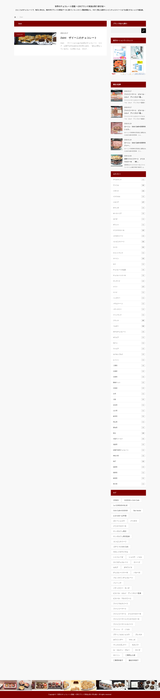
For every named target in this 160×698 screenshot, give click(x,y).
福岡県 (128, 467)
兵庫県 (128, 377)
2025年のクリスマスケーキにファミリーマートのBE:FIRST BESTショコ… (134, 167)
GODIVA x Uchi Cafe (131, 500)
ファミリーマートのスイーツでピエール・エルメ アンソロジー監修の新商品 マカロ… (134, 102)
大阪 (128, 399)
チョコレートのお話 (128, 270)
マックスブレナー (119, 645)
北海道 (128, 388)
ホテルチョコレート (128, 332)
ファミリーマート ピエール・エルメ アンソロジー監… (135, 95)
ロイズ (137, 650)
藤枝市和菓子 (134, 660)
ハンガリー (128, 298)
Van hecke (137, 510)
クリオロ (133, 521)
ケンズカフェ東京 (119, 531)
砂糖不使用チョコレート (128, 450)
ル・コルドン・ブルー (121, 650)
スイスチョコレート (120, 562)
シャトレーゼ (118, 557)
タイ (128, 264)
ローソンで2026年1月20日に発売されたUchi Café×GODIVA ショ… (135, 134)
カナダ (128, 219)
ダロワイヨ (128, 567)
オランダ (128, 208)
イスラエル (128, 196)
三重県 (128, 365)
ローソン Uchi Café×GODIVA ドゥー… (135, 144)
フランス (128, 320)
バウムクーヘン (128, 303)
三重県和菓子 (118, 660)
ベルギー (128, 326)
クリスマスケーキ (128, 230)
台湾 (128, 394)
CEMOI (116, 500)
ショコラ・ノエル (135, 557)
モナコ (128, 343)
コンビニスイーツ (128, 241)
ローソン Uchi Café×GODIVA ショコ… (135, 128)
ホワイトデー (118, 640)
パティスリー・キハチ (121, 588)
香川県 (128, 484)
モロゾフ (135, 645)
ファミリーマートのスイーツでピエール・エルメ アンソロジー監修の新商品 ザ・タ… (134, 119)
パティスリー (128, 309)
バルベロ (137, 572)
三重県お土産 (130, 655)
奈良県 (128, 405)
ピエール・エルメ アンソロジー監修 (127, 593)
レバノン (128, 360)
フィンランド (128, 315)
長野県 (128, 472)
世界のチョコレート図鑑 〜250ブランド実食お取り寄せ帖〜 (80, 6)
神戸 (128, 461)
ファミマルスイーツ (120, 603)
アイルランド (128, 179)
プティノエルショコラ (121, 634)
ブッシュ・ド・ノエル (121, 629)
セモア (115, 567)
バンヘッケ (117, 583)
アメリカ (128, 185)
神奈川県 (128, 456)
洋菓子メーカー (128, 439)
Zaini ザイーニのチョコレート (78, 37)
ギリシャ (128, 225)
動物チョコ (128, 382)
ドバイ (128, 292)
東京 (128, 433)
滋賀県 (128, 444)
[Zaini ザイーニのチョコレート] (35, 38)
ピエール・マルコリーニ (122, 598)
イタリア (20, 34)
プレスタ (138, 634)
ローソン (116, 655)
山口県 (128, 410)
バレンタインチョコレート (123, 578)
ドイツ (128, 286)
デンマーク (128, 281)
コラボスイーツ (128, 236)
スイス (128, 247)
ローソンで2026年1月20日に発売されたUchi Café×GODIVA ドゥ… (135, 150)
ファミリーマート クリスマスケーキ (127, 614)
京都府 (128, 371)
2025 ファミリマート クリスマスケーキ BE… (134, 160)
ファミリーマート (119, 609)
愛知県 (128, 427)
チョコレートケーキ (128, 275)
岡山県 (128, 422)
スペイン (128, 258)
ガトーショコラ (119, 521)
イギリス (128, 191)
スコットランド (128, 253)
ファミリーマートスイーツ (123, 624)
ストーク (137, 562)
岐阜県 (128, 416)
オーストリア (128, 213)
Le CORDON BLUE (120, 505)
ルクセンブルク (128, 354)
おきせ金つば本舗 (119, 516)
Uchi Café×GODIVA (120, 510)
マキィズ (132, 640)
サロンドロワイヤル (120, 552)
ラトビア (128, 348)
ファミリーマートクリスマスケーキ (126, 619)
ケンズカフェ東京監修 (121, 536)
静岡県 (128, 478)
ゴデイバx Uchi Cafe (120, 547)
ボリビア (128, 337)
